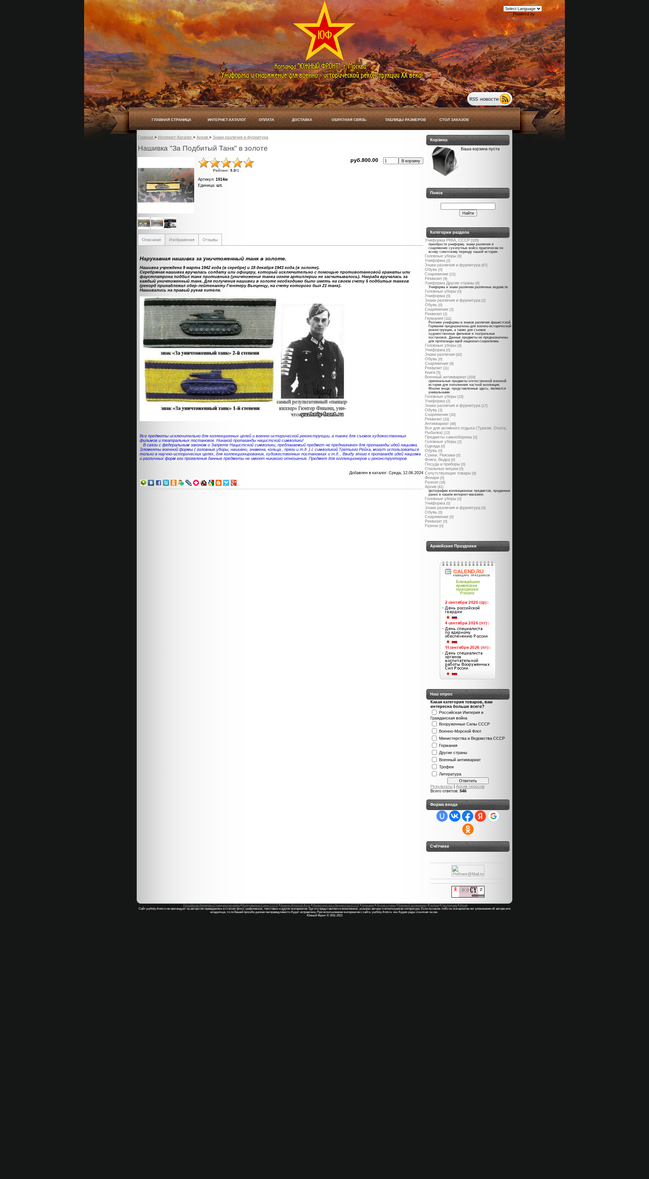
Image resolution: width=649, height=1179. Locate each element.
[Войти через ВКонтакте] (454, 816)
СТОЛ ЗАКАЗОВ (454, 120)
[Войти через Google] (494, 816)
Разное (431, 482)
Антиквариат (437, 423)
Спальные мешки (441, 468)
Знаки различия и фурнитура (452, 265)
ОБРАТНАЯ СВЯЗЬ (349, 120)
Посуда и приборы (442, 464)
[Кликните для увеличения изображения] (166, 185)
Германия (434, 318)
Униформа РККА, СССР (447, 240)
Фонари (432, 477)
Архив (430, 486)
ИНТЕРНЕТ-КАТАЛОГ (227, 120)
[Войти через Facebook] (467, 816)
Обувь (431, 269)
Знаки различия (440, 354)
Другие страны (453, 752)
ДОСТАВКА (302, 120)
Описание (151, 239)
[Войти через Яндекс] (480, 816)
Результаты (441, 786)
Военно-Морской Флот (460, 731)
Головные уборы (440, 256)
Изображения (182, 239)
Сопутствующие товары (448, 473)
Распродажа (449, 905)
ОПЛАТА (266, 120)
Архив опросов (470, 786)
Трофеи (446, 766)
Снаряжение (436, 274)
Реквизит (433, 278)
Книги (430, 372)
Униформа (435, 260)
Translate (530, 20)
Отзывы (210, 239)
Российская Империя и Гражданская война (211, 905)
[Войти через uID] (442, 816)
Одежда (432, 446)
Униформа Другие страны (449, 283)
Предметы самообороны (448, 437)
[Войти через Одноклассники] (468, 829)
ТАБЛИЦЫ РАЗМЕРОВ (405, 120)
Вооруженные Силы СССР (464, 723)
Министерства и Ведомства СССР (472, 738)
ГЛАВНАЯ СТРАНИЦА (171, 120)
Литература (450, 773)
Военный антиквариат (445, 377)
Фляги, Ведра (437, 459)
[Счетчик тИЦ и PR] (467, 896)
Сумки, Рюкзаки (440, 455)
